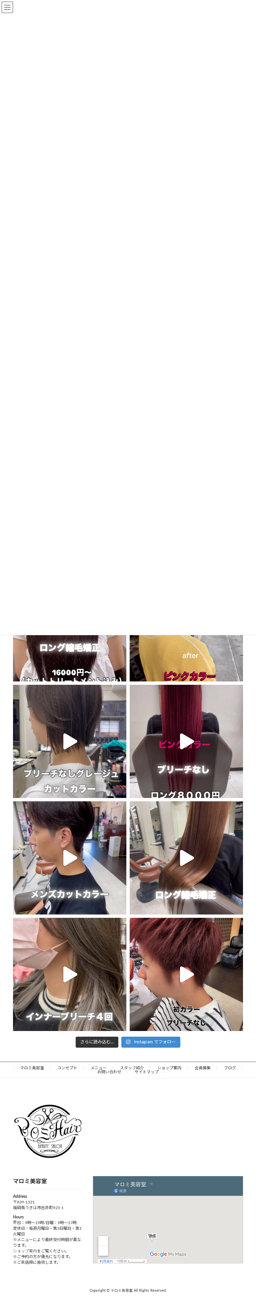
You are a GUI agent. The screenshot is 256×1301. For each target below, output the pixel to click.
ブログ (230, 1068)
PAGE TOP (243, 1255)
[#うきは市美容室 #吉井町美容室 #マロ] (186, 741)
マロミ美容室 (32, 1068)
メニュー (99, 1068)
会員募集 (203, 1068)
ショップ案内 (169, 1068)
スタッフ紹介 (132, 1068)
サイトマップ (147, 1072)
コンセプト (67, 1068)
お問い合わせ (109, 1072)
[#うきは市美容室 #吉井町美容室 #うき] (69, 741)
